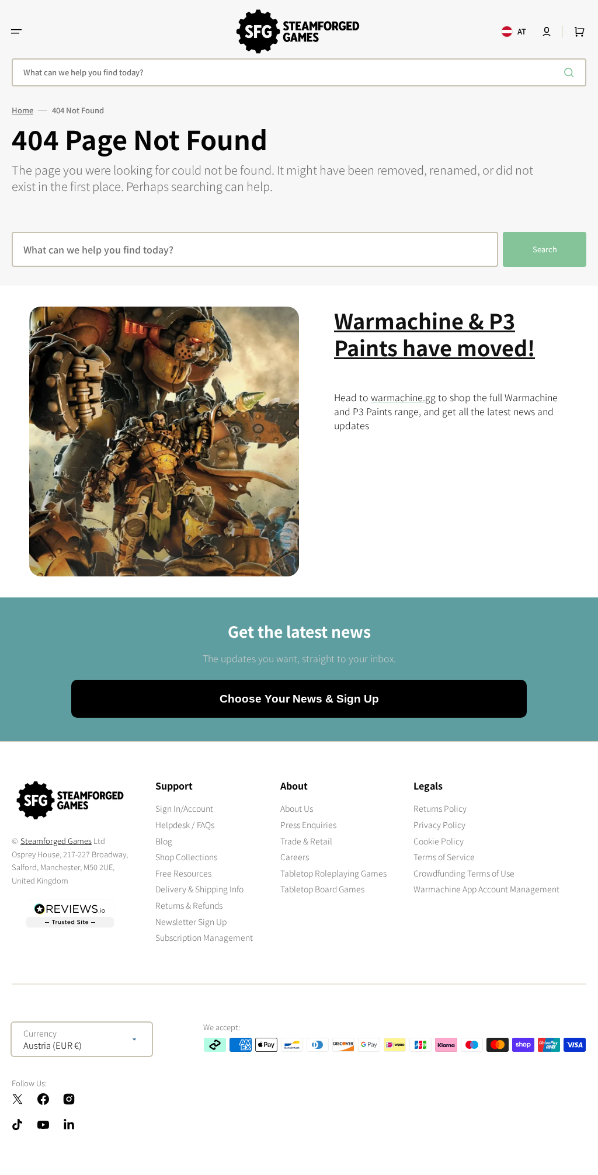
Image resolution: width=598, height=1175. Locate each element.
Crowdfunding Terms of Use (463, 873)
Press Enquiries (308, 824)
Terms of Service (444, 857)
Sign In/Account (184, 808)
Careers (294, 857)
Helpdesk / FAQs (184, 824)
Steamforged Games (56, 840)
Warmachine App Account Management (486, 889)
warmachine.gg (403, 397)
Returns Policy (440, 808)
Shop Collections (186, 857)
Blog (163, 841)
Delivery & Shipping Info (199, 889)
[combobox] (299, 72)
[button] (16, 31)
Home (22, 110)
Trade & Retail (306, 841)
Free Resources (183, 873)
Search (545, 249)
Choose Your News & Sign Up (299, 699)
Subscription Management (204, 937)
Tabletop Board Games (322, 889)
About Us (296, 808)
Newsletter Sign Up (191, 921)
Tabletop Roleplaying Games (333, 873)
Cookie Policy (438, 841)
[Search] (571, 72)
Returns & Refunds (188, 905)
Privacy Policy (439, 824)
